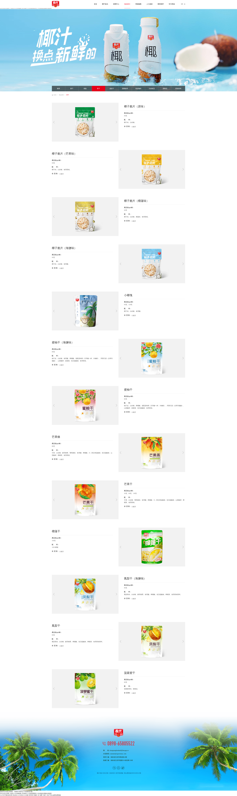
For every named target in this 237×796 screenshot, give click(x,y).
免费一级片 (43, 795)
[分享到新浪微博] (122, 768)
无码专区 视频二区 (34, 795)
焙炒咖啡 (138, 88)
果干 (98, 88)
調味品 (165, 88)
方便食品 (152, 88)
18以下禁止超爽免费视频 (53, 795)
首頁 (55, 95)
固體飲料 (125, 88)
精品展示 (61, 95)
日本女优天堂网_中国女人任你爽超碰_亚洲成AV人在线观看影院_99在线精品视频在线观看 (26, 793)
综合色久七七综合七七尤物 (20, 795)
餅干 (71, 88)
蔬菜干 (112, 88)
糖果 (58, 88)
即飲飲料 (178, 88)
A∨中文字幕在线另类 (6, 795)
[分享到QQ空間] (118, 768)
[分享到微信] (114, 768)
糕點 (85, 88)
